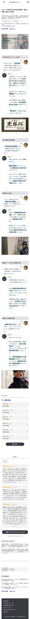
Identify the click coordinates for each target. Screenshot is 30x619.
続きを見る (15, 444)
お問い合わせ (5, 611)
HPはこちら (12, 28)
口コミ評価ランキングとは (8, 603)
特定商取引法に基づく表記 (8, 605)
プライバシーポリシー (7, 607)
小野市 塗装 (7, 400)
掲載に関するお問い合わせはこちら (10, 609)
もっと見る (15, 525)
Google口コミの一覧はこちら (15, 536)
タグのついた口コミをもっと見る (15, 532)
